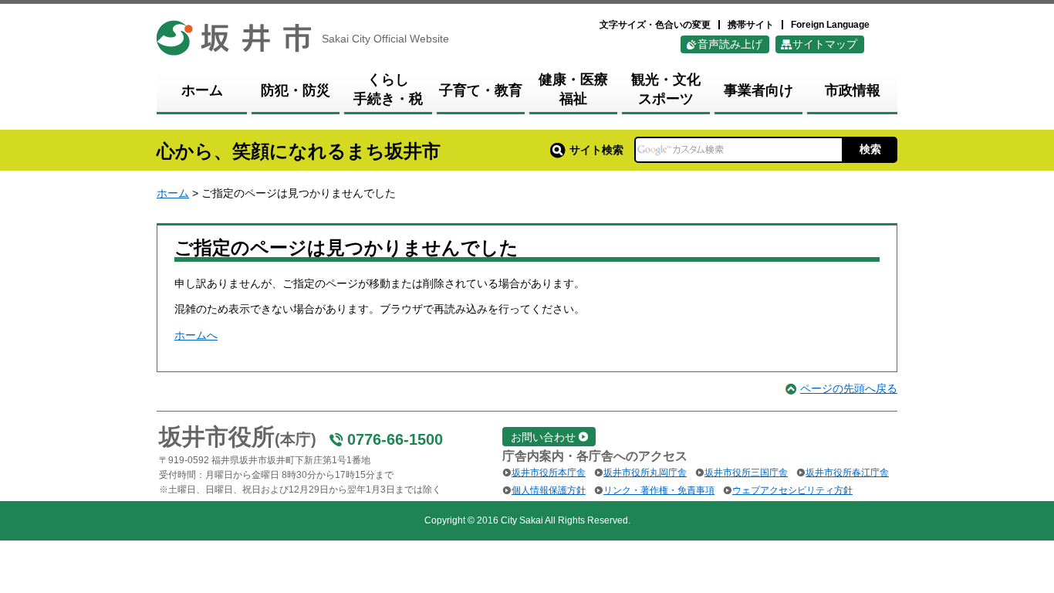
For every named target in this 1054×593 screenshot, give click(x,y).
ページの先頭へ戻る (848, 388)
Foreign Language (830, 24)
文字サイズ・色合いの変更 (655, 24)
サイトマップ (824, 44)
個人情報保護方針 (549, 490)
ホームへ (196, 335)
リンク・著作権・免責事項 (658, 490)
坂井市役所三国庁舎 (746, 472)
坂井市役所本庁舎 (549, 472)
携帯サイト (751, 24)
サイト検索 (596, 150)
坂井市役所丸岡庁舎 (645, 472)
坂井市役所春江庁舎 (847, 472)
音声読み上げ (730, 44)
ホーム (173, 193)
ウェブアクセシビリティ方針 (792, 490)
